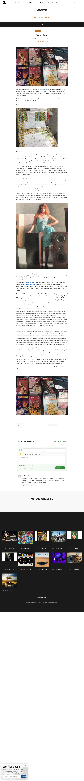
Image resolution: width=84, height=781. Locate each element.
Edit (33, 485)
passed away (31, 282)
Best (55, 441)
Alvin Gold (32, 284)
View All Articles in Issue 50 (42, 504)
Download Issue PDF (63, 24)
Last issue (46, 91)
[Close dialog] (26, 765)
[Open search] (74, 2)
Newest (59, 441)
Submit (24, 776)
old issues (43, 89)
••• (65, 475)
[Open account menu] (77, 2)
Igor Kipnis (24, 284)
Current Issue (20, 24)
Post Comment (60, 467)
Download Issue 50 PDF (42, 41)
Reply (38, 485)
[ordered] (35, 454)
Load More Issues (42, 597)
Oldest (64, 441)
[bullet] (37, 454)
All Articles (34, 24)
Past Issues (47, 24)
